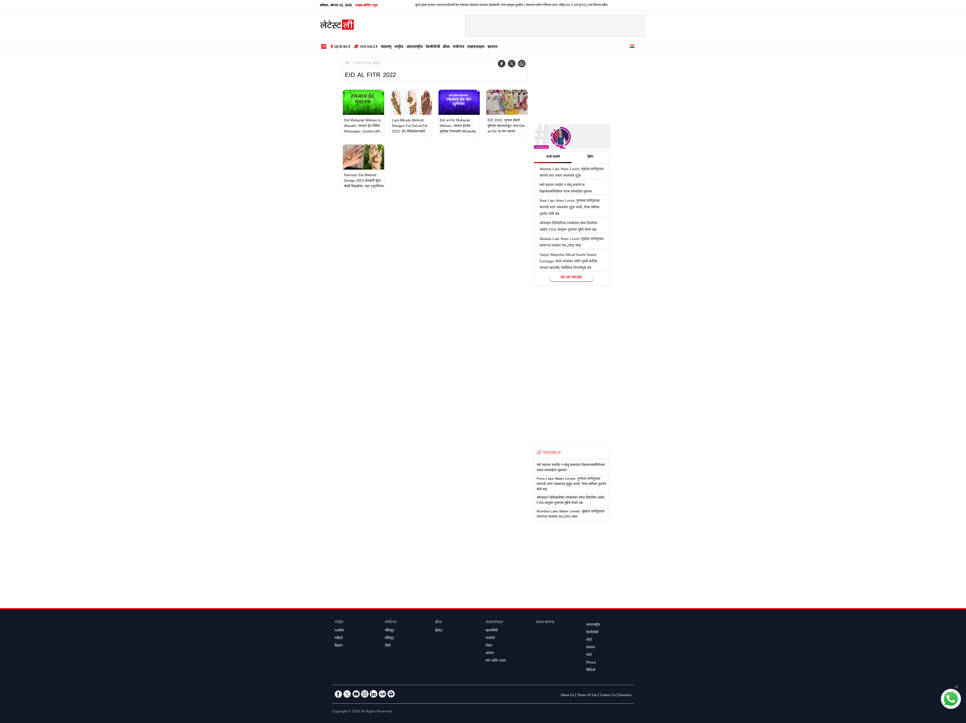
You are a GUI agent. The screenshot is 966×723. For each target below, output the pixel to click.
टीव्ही (387, 646)
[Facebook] (501, 63)
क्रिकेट (438, 631)
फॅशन (489, 646)
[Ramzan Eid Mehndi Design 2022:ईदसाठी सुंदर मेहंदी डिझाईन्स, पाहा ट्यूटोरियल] (363, 157)
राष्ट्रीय (398, 47)
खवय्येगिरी (492, 631)
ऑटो (589, 640)
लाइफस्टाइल (476, 47)
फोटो (589, 655)
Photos (591, 663)
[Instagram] (365, 694)
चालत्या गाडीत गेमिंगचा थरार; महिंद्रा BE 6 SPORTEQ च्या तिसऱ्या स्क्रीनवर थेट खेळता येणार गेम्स (556, 5)
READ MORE (571, 277)
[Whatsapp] (522, 63)
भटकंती (490, 638)
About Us (567, 695)
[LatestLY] (337, 26)
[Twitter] (511, 63)
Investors (625, 695)
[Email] (391, 694)
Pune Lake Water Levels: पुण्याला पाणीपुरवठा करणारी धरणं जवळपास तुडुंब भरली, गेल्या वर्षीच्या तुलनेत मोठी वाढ (569, 208)
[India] (632, 47)
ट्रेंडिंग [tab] (590, 157)
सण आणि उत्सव (496, 661)
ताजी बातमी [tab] (553, 157)
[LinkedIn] (373, 694)
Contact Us (608, 695)
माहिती (339, 638)
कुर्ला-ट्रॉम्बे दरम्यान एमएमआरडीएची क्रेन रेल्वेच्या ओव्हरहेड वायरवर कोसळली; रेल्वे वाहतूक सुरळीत (445, 5)
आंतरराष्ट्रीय (414, 47)
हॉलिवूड (389, 638)
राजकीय (339, 631)
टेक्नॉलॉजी (433, 47)
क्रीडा (446, 47)
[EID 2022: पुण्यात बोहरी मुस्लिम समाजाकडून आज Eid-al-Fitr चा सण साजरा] (507, 102)
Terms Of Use (587, 695)
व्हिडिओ (590, 670)
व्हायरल (493, 47)
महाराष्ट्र (386, 47)
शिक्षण (339, 646)
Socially (369, 47)
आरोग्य (490, 653)
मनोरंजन (458, 47)
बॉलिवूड (389, 631)
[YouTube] (356, 694)
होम (347, 63)
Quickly (342, 47)
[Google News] (382, 694)
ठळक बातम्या (545, 622)
